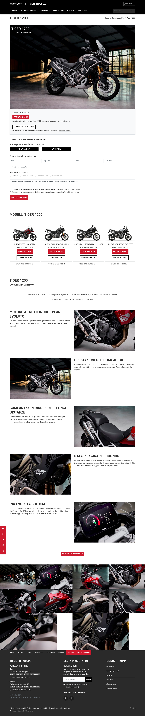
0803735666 (130, 4)
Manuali (109, 675)
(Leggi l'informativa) (72, 687)
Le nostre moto (28, 11)
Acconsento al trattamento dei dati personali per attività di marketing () (45, 192)
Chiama (57, 149)
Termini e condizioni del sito (59, 708)
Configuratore (111, 666)
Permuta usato (27, 176)
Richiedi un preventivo (72, 554)
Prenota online (21, 117)
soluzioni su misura (65, 130)
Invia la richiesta (19, 197)
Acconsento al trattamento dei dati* (77, 684)
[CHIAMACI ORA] (3, 545)
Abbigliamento (111, 684)
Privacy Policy (15, 708)
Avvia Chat (25, 149)
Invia (88, 679)
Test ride (15, 176)
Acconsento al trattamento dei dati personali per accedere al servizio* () (46, 189)
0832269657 (15, 690)
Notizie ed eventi (111, 688)
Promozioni (44, 11)
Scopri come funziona (63, 121)
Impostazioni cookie (40, 708)
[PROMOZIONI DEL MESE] (3, 534)
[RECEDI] (3, 551)
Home (107, 18)
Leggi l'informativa (72, 189)
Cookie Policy (26, 708)
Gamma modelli (118, 18)
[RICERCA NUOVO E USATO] (3, 528)
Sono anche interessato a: (19, 172)
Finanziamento (42, 176)
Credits (132, 708)
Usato (29, 653)
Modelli (20, 653)
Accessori (109, 679)
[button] (132, 11)
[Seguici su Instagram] (71, 698)
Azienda (70, 11)
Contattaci (27, 677)
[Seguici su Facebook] (65, 698)
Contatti (82, 11)
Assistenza (58, 11)
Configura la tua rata (24, 127)
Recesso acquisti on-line (79, 652)
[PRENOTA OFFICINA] (3, 540)
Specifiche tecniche (24, 264)
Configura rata (25, 257)
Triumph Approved (112, 671)
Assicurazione (57, 176)
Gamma (14, 11)
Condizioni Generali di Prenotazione (23, 711)
